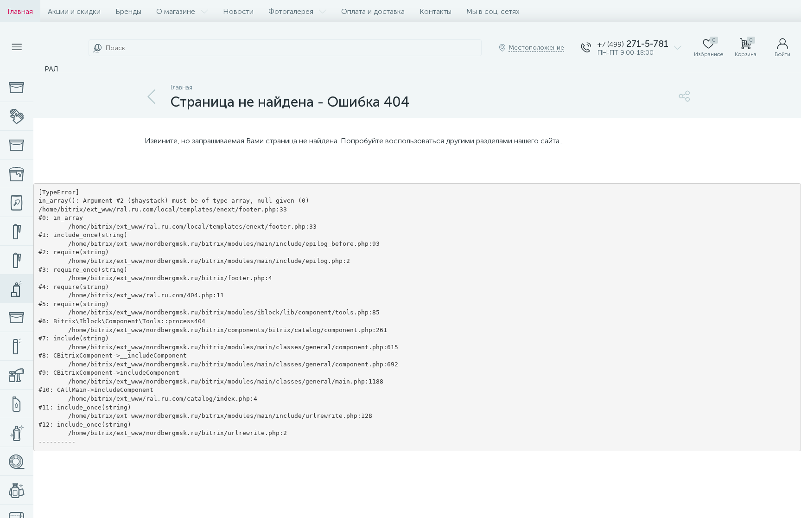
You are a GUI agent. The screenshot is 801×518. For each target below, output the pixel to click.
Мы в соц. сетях (493, 11)
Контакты (435, 11)
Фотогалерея (290, 11)
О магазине (175, 11)
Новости (238, 11)
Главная (20, 11)
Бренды (128, 11)
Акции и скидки (74, 11)
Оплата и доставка (373, 11)
